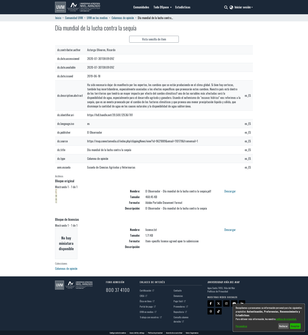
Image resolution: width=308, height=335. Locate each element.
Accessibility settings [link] (137, 332)
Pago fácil (178, 301)
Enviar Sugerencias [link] (192, 332)
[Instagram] (226, 303)
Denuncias (178, 296)
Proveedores (180, 306)
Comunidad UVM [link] (74, 18)
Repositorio (179, 312)
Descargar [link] (230, 191)
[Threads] (210, 311)
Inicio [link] (58, 18)
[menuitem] (162, 7)
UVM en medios (147, 312)
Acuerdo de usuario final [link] (174, 332)
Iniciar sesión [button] (243, 7)
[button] (77, 7)
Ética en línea (146, 301)
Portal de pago (146, 306)
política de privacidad (286, 319)
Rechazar (283, 326)
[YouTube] (234, 303)
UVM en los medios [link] (97, 18)
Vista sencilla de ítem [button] (154, 39)
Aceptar (295, 326)
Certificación (146, 290)
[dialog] (268, 317)
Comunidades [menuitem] (141, 7)
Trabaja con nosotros (149, 317)
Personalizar (241, 326)
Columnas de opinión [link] (123, 18)
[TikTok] (218, 311)
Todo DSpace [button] (161, 7)
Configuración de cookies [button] (118, 332)
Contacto (178, 290)
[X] (218, 303)
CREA (142, 296)
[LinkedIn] (242, 303)
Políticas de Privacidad (217, 291)
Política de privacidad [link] (155, 332)
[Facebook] (210, 303)
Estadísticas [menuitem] (182, 7)
